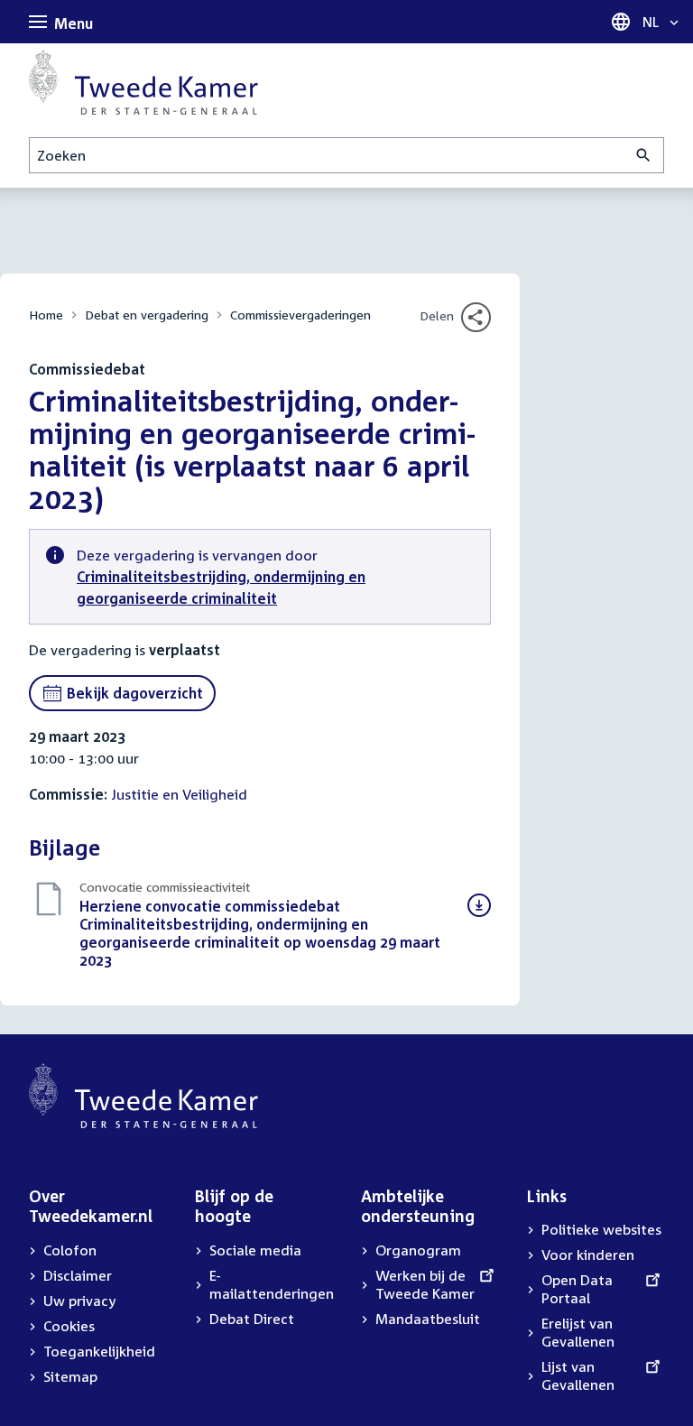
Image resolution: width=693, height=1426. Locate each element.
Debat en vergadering (146, 314)
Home (46, 314)
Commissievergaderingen (300, 314)
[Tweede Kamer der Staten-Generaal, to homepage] (143, 82)
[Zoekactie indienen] (644, 155)
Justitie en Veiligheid (179, 794)
